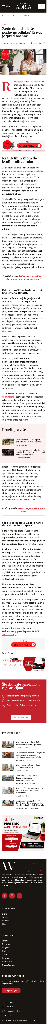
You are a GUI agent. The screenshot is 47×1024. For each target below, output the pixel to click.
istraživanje (7, 569)
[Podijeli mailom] (44, 43)
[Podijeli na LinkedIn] (35, 43)
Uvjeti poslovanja (8, 1003)
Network (6, 944)
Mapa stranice (8, 965)
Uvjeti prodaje (7, 1007)
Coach (25, 16)
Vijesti (5, 941)
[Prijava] (41, 6)
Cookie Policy (7, 1015)
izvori (20, 81)
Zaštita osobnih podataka (12, 1011)
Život (4, 924)
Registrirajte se (21, 717)
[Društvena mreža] (4, 895)
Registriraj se (11, 990)
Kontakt (6, 958)
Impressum (7, 961)
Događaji (6, 948)
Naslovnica (8, 16)
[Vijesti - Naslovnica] (23, 6)
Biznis (5, 914)
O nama (5, 954)
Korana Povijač (7, 43)
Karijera (5, 921)
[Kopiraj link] (40, 43)
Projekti (5, 951)
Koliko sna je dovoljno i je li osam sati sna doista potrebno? (25, 277)
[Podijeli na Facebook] (31, 43)
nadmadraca (8, 396)
